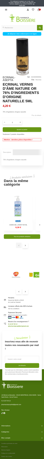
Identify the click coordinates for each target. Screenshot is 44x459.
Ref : (29, 77)
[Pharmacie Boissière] (22, 18)
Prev (18, 291)
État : (33, 80)
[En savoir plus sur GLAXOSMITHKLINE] (16, 274)
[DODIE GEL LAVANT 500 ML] (18, 209)
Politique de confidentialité (8, 453)
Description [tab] (7, 152)
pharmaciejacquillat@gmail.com (11, 404)
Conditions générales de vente (9, 443)
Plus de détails (36, 115)
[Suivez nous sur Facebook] (2, 419)
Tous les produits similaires (22, 236)
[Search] (40, 27)
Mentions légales (5, 450)
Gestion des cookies (6, 456)
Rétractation (4, 446)
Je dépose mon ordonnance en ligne (22, 34)
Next (25, 291)
